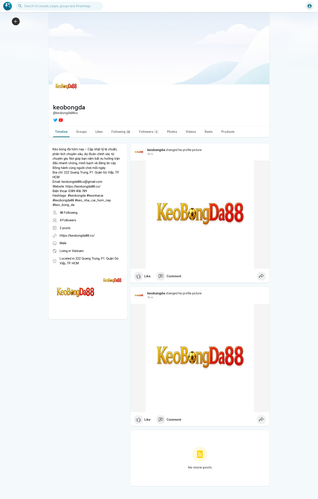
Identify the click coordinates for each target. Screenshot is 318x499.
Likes (99, 131)
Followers (148, 131)
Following (120, 131)
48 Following (68, 213)
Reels (209, 131)
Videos (191, 131)
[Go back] (16, 21)
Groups (81, 131)
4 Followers (68, 220)
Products (227, 131)
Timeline (61, 131)
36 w (150, 154)
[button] (309, 6)
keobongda (156, 150)
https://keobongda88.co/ (77, 235)
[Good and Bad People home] (7, 6)
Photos (172, 131)
